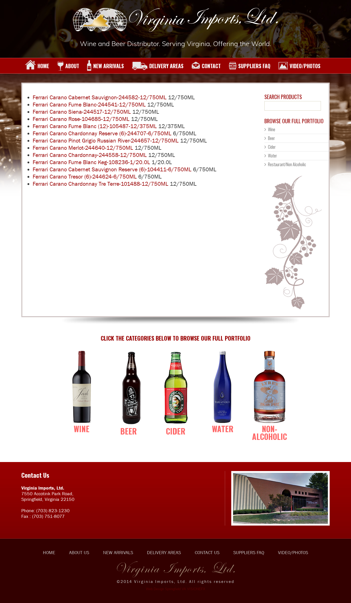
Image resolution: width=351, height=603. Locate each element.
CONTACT (211, 66)
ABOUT (72, 66)
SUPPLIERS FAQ (254, 66)
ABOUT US (79, 552)
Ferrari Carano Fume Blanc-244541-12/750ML (89, 104)
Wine (271, 129)
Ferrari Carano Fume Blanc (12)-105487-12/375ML (95, 126)
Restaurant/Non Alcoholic (287, 164)
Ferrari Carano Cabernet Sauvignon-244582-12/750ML (100, 97)
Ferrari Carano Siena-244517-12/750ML (82, 112)
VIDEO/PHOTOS (305, 66)
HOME (43, 66)
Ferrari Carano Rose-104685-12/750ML (81, 119)
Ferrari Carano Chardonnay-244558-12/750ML (90, 155)
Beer (271, 138)
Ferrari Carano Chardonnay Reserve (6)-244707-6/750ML (102, 133)
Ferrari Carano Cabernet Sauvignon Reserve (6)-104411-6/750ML (112, 169)
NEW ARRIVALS (108, 66)
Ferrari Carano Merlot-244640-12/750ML (83, 148)
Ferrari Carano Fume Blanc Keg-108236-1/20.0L (91, 162)
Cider (272, 147)
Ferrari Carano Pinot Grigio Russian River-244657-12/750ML (106, 140)
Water (272, 156)
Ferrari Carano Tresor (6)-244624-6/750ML (85, 176)
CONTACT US (207, 552)
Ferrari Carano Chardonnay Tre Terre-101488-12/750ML (100, 184)
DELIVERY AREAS (166, 66)
